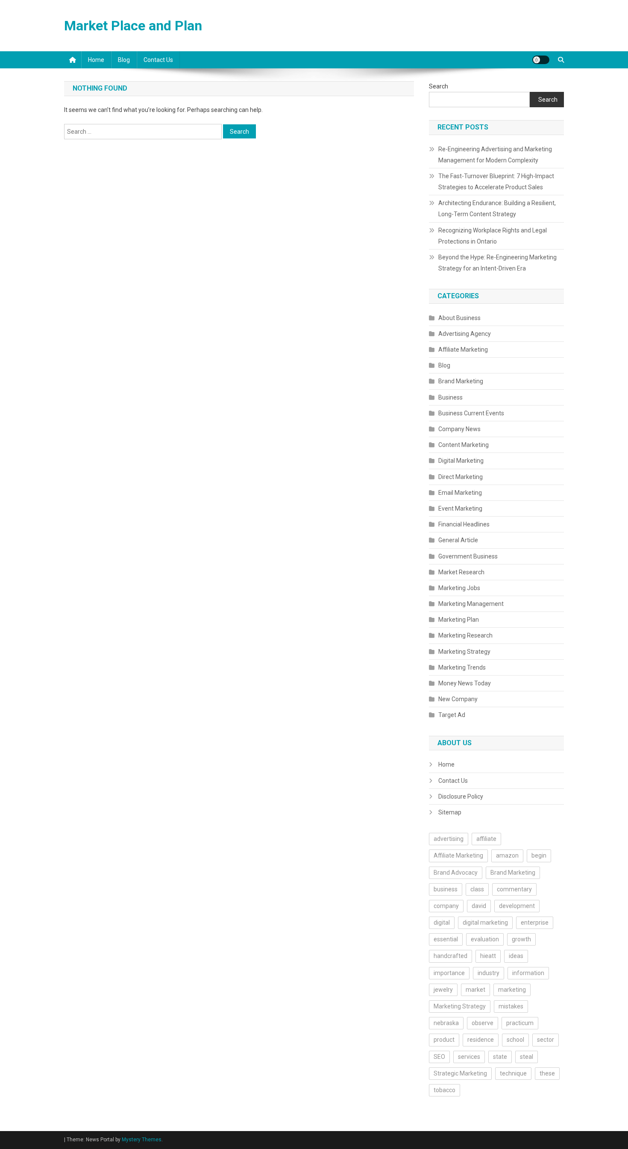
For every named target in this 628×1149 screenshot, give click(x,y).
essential (446, 939)
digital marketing (485, 922)
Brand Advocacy (456, 872)
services (469, 1056)
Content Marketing (463, 444)
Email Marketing (460, 492)
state (500, 1056)
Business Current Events (471, 413)
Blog (124, 59)
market (475, 989)
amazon (507, 855)
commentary (514, 889)
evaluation (485, 939)
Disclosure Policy (460, 796)
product (444, 1039)
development (517, 905)
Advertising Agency (464, 333)
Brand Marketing (460, 381)
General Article (458, 540)
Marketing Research (465, 635)
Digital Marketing (461, 460)
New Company (458, 699)
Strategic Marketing (460, 1073)
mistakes (511, 1006)
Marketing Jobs (459, 588)
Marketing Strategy (464, 651)
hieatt (488, 955)
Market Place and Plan (133, 26)
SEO (439, 1056)
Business (450, 397)
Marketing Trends (462, 667)
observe (482, 1023)
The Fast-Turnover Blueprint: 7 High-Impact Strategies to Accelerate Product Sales (496, 182)
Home (96, 59)
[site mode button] (540, 60)
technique (513, 1073)
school (515, 1039)
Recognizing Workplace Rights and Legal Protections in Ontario (492, 236)
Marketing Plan (458, 619)
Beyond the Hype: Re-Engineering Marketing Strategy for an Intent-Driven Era (497, 263)
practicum (520, 1023)
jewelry (443, 989)
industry (488, 973)
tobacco (444, 1090)
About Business (459, 317)
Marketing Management (471, 603)
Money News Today (464, 683)
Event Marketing (460, 508)
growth (521, 939)
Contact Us (158, 59)
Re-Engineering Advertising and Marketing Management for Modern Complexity (495, 155)
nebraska (446, 1023)
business (446, 889)
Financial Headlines (464, 524)
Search (438, 86)
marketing (512, 989)
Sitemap (449, 812)
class (477, 889)
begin (538, 855)
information (528, 973)
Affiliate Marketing (463, 349)
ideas (516, 955)
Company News (459, 429)
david (479, 905)
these (547, 1073)
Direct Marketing (460, 476)
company (446, 905)
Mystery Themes (141, 1140)
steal (526, 1056)
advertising (449, 838)
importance (449, 973)
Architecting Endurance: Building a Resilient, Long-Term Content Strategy (497, 208)
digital (442, 922)
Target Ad (451, 714)
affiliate (486, 838)
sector (545, 1039)
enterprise (535, 922)
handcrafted (450, 955)
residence (480, 1039)
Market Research (461, 572)
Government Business (468, 556)
